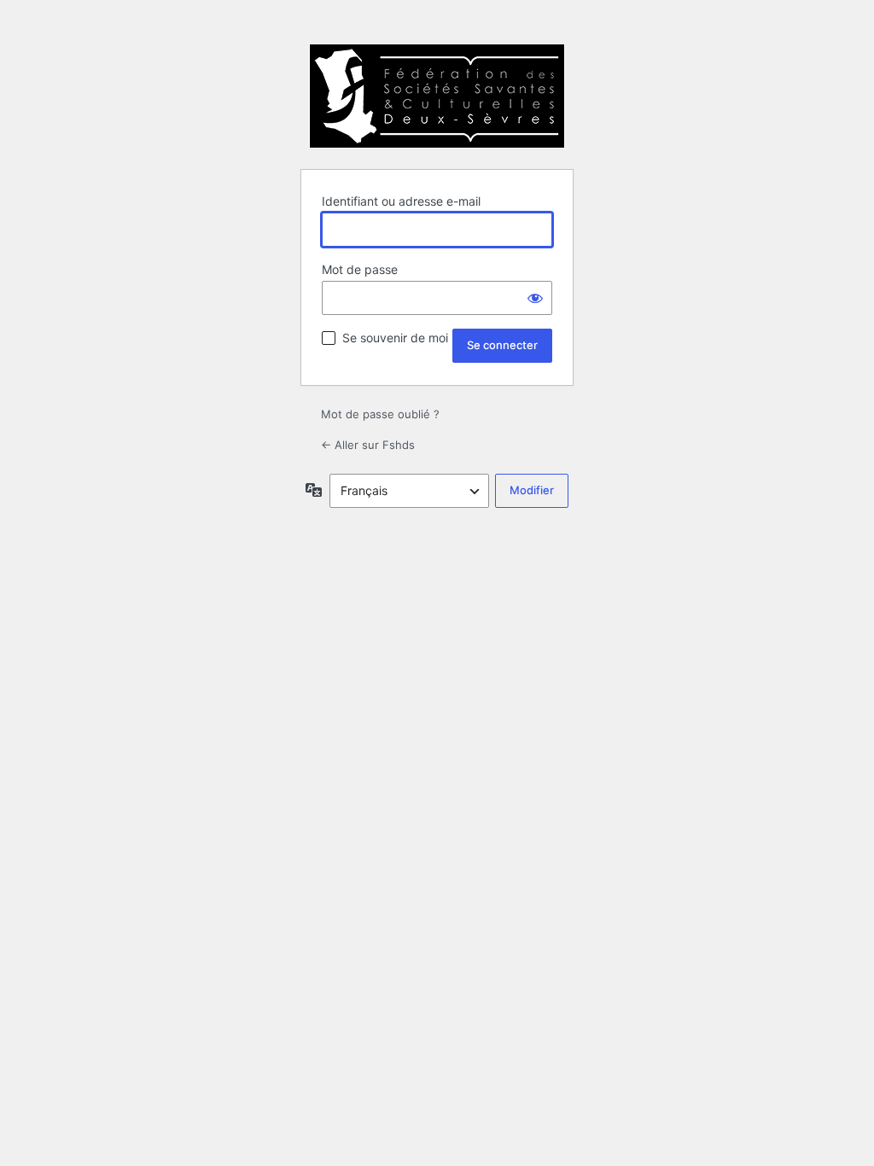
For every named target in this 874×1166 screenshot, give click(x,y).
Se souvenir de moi (395, 337)
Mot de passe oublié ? (380, 414)
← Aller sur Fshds (368, 445)
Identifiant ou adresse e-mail (401, 201)
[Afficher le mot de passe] (535, 298)
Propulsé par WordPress (437, 96)
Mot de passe (360, 269)
